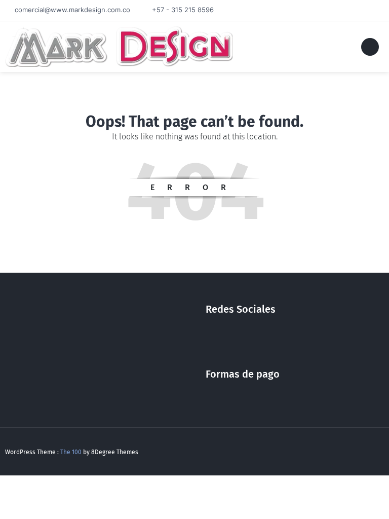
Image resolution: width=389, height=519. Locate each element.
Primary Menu (370, 49)
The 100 (71, 452)
